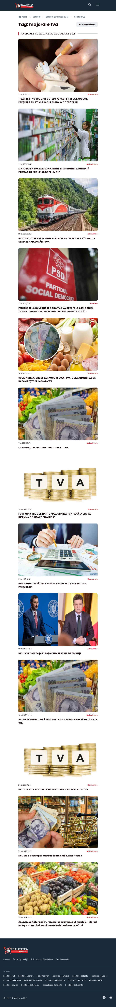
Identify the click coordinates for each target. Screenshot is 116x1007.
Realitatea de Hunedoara (55, 980)
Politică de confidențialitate (42, 959)
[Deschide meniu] (98, 5)
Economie (93, 94)
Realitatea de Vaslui (99, 976)
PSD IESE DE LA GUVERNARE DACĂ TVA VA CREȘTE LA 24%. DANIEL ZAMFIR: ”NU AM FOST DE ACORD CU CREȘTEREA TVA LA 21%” (55, 309)
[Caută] (90, 5)
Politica (94, 303)
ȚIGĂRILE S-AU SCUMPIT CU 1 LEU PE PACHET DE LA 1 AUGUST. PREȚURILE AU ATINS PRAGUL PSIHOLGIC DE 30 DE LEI (53, 100)
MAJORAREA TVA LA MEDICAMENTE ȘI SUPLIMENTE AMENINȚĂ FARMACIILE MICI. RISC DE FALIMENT (53, 170)
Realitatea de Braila (80, 976)
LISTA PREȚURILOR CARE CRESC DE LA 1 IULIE (43, 447)
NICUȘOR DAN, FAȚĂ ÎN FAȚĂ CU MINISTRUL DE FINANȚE (49, 653)
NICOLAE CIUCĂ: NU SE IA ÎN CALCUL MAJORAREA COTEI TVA (53, 789)
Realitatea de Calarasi (77, 980)
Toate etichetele (88, 24)
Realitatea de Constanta (52, 985)
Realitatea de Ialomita (12, 980)
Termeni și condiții (20, 959)
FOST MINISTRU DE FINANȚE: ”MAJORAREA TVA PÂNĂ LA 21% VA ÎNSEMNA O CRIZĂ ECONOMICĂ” (54, 515)
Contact (6, 959)
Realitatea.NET (9, 976)
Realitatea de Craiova (60, 976)
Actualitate (92, 164)
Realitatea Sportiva (26, 976)
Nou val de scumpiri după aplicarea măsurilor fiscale (50, 855)
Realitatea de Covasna (30, 985)
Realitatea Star (43, 976)
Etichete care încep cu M (57, 16)
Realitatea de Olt (95, 980)
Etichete (36, 16)
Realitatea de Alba (10, 985)
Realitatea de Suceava (33, 980)
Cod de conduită (62, 959)
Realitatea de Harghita (74, 985)
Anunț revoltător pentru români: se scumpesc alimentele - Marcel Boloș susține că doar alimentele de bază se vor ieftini (57, 923)
